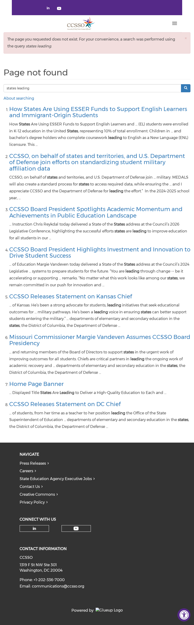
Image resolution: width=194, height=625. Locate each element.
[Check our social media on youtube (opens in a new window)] (59, 9)
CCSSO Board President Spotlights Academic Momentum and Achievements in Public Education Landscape (95, 212)
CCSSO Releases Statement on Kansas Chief (70, 296)
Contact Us (30, 486)
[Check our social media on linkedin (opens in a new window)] (49, 9)
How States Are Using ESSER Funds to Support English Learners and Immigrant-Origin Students (98, 112)
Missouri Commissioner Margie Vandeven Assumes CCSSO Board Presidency (99, 340)
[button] (186, 38)
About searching (19, 98)
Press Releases (33, 463)
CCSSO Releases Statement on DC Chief (65, 404)
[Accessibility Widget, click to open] (183, 614)
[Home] (80, 23)
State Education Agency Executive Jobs (56, 479)
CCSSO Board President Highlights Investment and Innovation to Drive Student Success (99, 252)
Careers (26, 471)
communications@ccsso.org (58, 586)
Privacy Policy (32, 502)
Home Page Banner (36, 383)
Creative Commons (37, 494)
